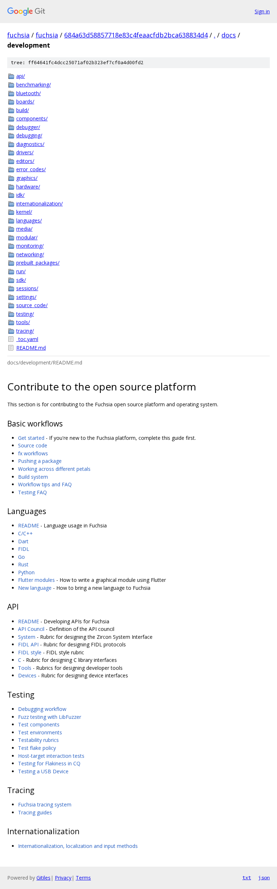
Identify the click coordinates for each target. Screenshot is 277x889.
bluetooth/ (28, 93)
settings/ (26, 296)
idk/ (20, 194)
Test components (39, 724)
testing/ (25, 313)
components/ (32, 118)
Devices (27, 675)
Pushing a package (40, 460)
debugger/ (28, 127)
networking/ (30, 254)
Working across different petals (54, 468)
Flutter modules (36, 579)
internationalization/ (39, 203)
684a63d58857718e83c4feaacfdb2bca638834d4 (136, 35)
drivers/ (25, 152)
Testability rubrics (38, 740)
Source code (32, 445)
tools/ (23, 322)
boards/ (25, 101)
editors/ (25, 161)
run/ (21, 271)
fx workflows (33, 453)
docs (228, 35)
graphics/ (27, 177)
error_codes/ (31, 169)
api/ (20, 75)
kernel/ (24, 211)
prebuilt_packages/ (38, 262)
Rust (23, 564)
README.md (31, 347)
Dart (23, 541)
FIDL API (28, 644)
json (264, 877)
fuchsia (18, 35)
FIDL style (29, 652)
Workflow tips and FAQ (45, 484)
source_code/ (32, 305)
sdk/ (21, 280)
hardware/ (28, 186)
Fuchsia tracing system (44, 804)
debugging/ (29, 135)
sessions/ (27, 288)
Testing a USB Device (43, 771)
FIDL (23, 548)
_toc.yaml (27, 339)
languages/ (29, 220)
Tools (24, 667)
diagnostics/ (30, 144)
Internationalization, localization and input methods (78, 845)
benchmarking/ (33, 84)
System (26, 636)
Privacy (63, 877)
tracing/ (25, 330)
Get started (31, 437)
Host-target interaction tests (51, 755)
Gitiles (43, 877)
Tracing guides (35, 812)
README (28, 525)
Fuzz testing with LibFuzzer (49, 716)
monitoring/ (30, 245)
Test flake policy (37, 747)
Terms (83, 877)
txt (246, 877)
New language (35, 587)
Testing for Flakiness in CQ (49, 763)
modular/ (27, 237)
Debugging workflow (42, 709)
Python (26, 572)
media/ (24, 228)
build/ (22, 110)
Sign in (262, 11)
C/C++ (25, 533)
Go (21, 556)
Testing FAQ (32, 492)
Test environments (40, 732)
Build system (33, 476)
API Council (31, 628)
